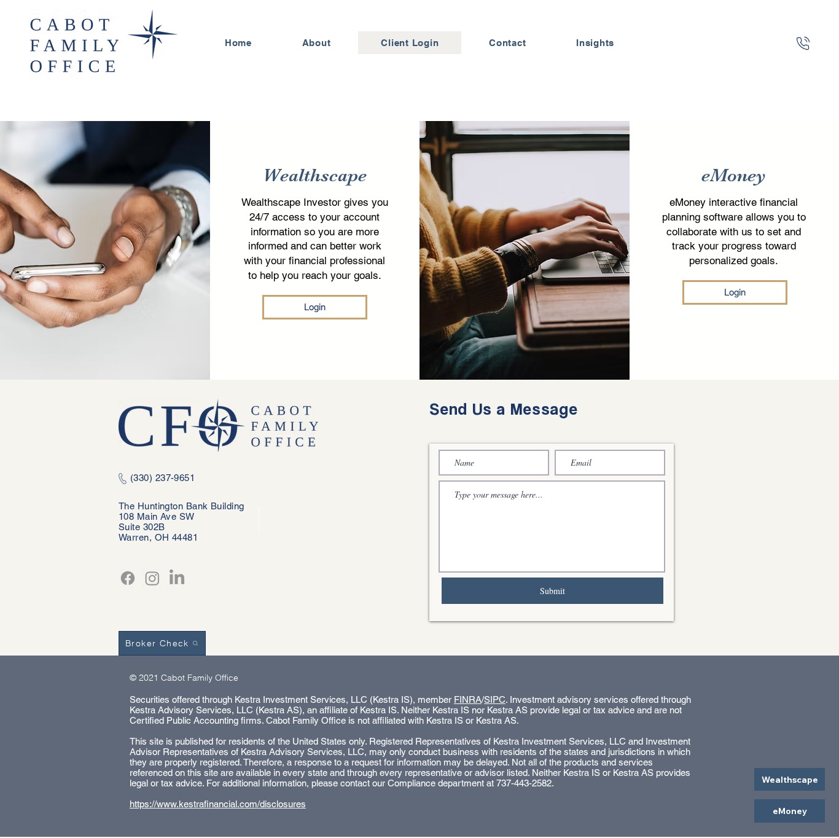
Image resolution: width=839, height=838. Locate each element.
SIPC (494, 699)
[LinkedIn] (177, 578)
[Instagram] (152, 578)
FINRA (468, 699)
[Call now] (803, 43)
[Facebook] (128, 578)
